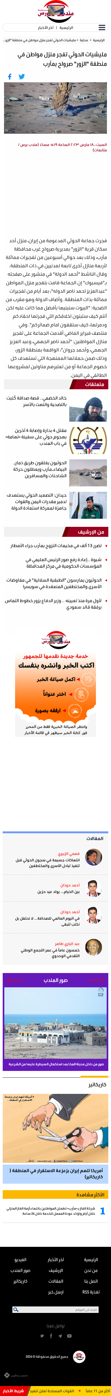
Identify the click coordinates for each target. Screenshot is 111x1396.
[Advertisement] (52, 196)
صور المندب (20, 1270)
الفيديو (20, 1259)
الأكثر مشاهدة (90, 1194)
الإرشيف (56, 1270)
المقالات (94, 838)
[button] (96, 980)
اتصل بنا (91, 1281)
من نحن (91, 1270)
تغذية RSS (91, 1291)
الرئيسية (66, 27)
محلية (84, 40)
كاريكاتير (97, 1084)
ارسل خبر (56, 1291)
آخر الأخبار (45, 27)
